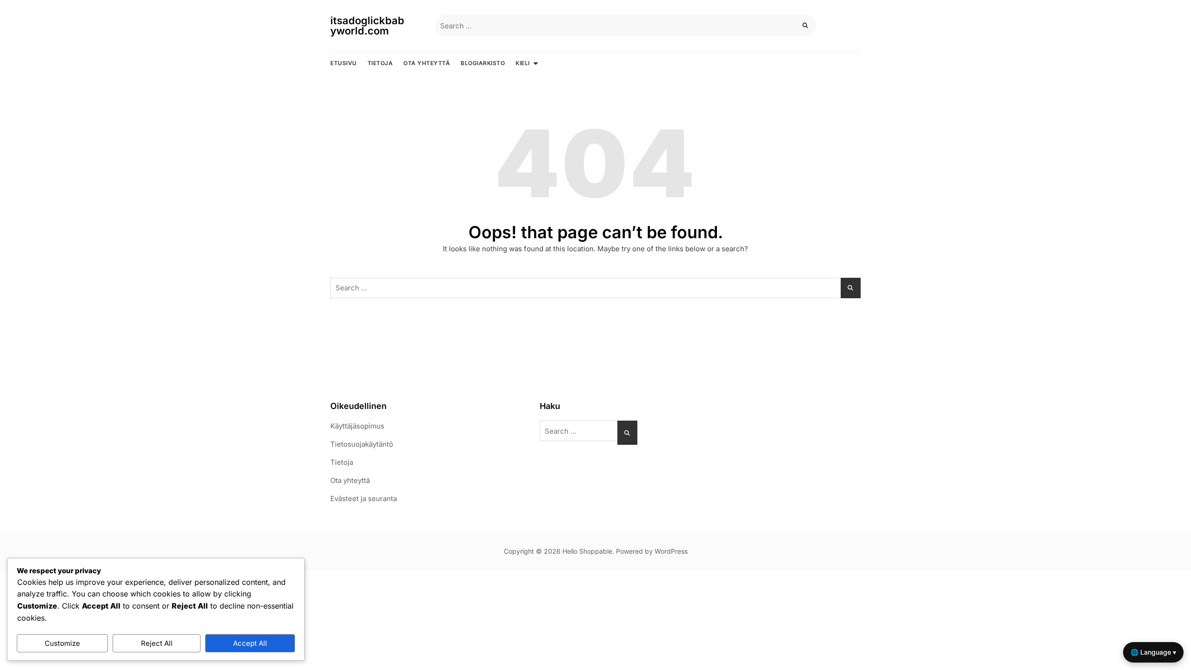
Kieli (522, 63)
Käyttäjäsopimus (357, 426)
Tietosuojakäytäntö (361, 444)
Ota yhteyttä (426, 63)
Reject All (157, 643)
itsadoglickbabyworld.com (367, 25)
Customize (62, 643)
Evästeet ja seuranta (363, 498)
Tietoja (380, 63)
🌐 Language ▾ (1153, 652)
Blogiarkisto (483, 63)
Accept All (250, 643)
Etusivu (343, 63)
